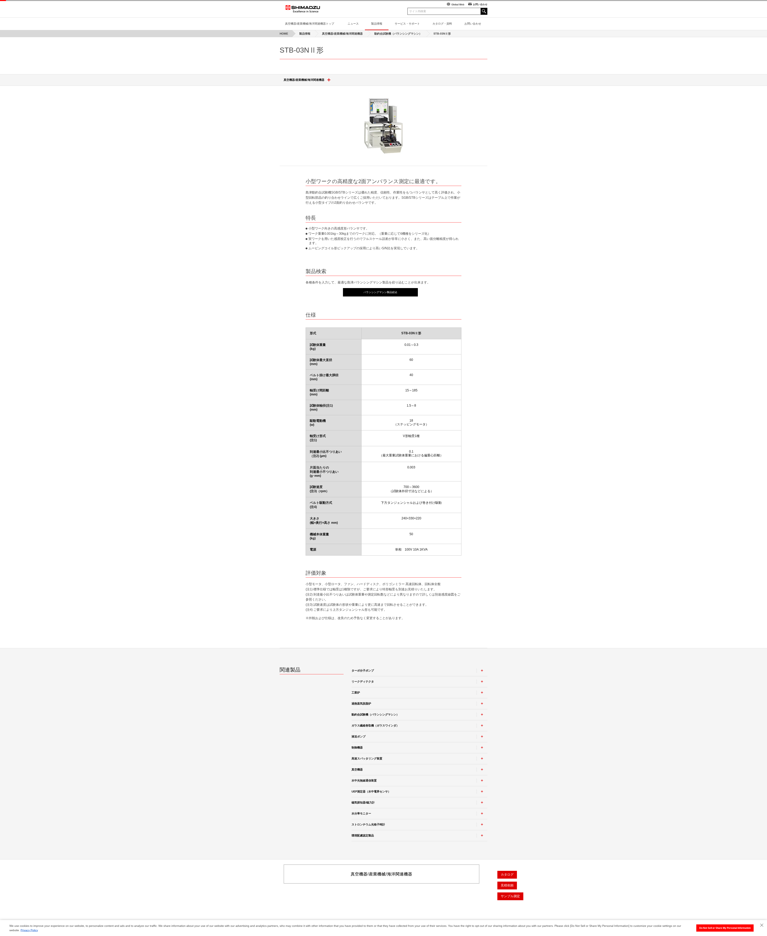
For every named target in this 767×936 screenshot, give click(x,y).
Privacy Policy (29, 930)
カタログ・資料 (442, 23)
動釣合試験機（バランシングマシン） (375, 714)
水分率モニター (361, 813)
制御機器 (357, 747)
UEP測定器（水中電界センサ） (371, 791)
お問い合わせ (480, 4)
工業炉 (356, 692)
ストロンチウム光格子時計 (368, 824)
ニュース (353, 23)
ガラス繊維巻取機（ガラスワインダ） (375, 725)
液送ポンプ (359, 736)
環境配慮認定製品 (363, 835)
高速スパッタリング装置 (367, 758)
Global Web (457, 4)
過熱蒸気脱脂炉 (361, 703)
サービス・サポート (407, 23)
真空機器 (357, 769)
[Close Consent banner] (762, 925)
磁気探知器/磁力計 (363, 802)
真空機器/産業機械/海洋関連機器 (304, 79)
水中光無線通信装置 (364, 780)
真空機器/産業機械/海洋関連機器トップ (309, 23)
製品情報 (376, 23)
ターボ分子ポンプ (363, 670)
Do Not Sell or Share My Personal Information (725, 928)
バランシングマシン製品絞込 (380, 292)
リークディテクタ (363, 681)
